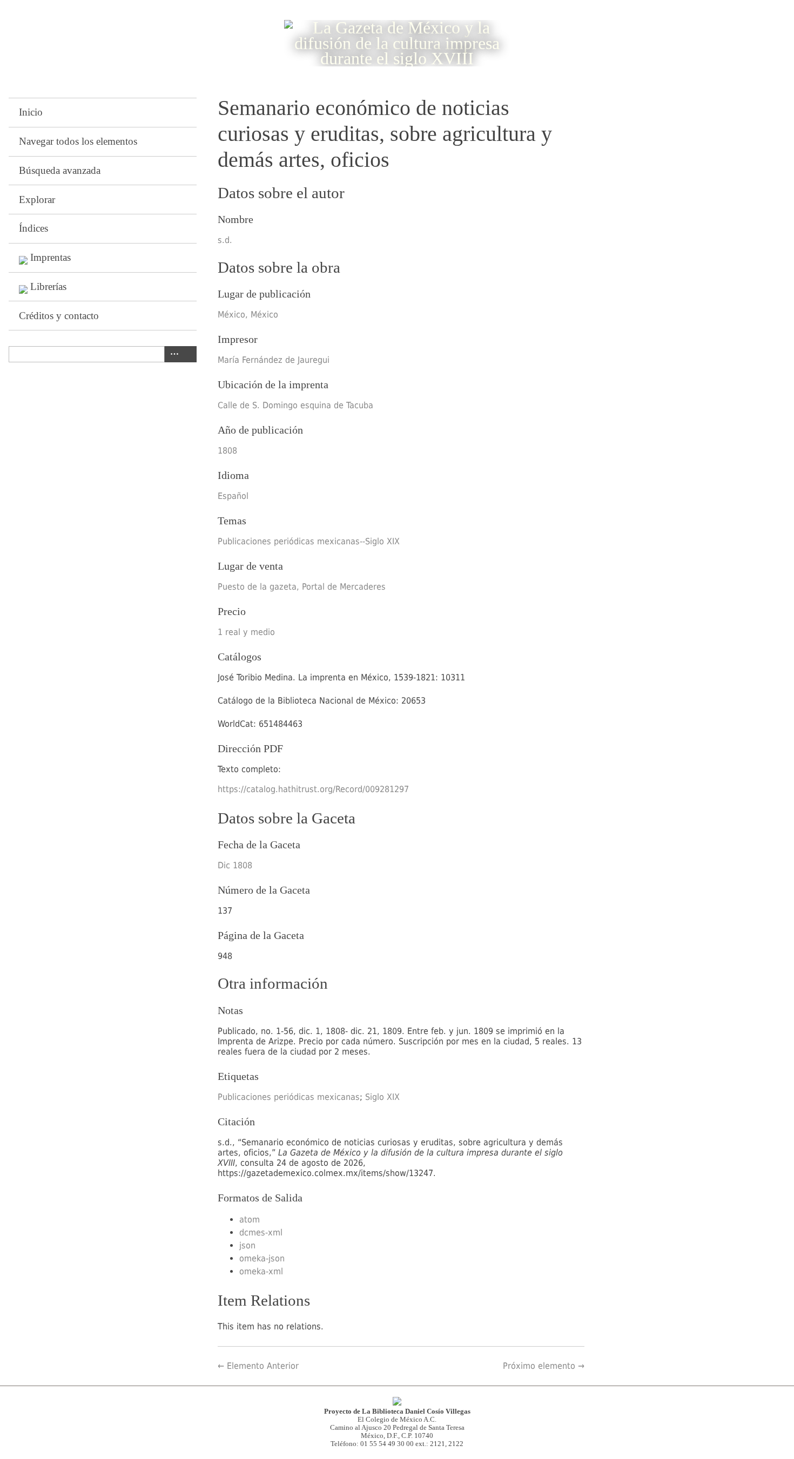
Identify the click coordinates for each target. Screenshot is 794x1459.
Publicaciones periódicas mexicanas (289, 1097)
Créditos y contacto (59, 315)
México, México (248, 314)
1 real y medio (246, 632)
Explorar (37, 199)
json (247, 1245)
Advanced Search (172, 354)
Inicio (31, 112)
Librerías (48, 286)
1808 (227, 450)
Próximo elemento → (543, 1366)
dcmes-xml (260, 1232)
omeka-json (262, 1258)
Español (233, 496)
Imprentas (50, 257)
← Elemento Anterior (258, 1366)
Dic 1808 (235, 865)
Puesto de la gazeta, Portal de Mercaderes (302, 587)
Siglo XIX (382, 1097)
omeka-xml (261, 1271)
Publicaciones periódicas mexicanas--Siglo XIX (309, 541)
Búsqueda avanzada (59, 170)
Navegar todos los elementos (78, 141)
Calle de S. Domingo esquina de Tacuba (295, 405)
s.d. (225, 240)
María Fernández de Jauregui (273, 360)
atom (249, 1219)
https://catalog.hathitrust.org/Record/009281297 (313, 789)
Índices (33, 228)
